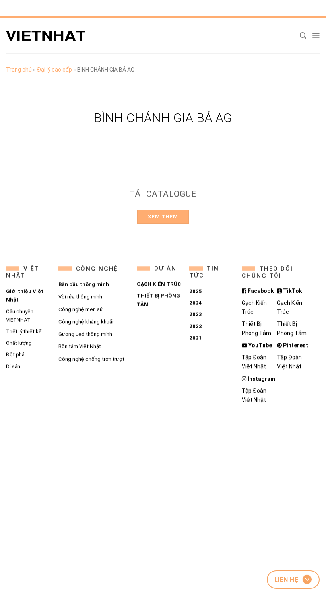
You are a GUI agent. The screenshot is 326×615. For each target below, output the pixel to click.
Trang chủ (19, 69)
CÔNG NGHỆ (97, 268)
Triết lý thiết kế (24, 332)
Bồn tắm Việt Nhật (79, 346)
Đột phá (15, 355)
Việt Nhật (22, 272)
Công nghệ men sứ (80, 309)
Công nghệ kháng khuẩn (86, 322)
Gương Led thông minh (85, 334)
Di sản (13, 367)
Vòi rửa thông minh (80, 297)
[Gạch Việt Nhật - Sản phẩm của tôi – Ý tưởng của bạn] (45, 36)
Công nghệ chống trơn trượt (91, 359)
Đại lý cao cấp (54, 69)
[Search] (303, 35)
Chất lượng (19, 343)
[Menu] (316, 36)
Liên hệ (286, 579)
